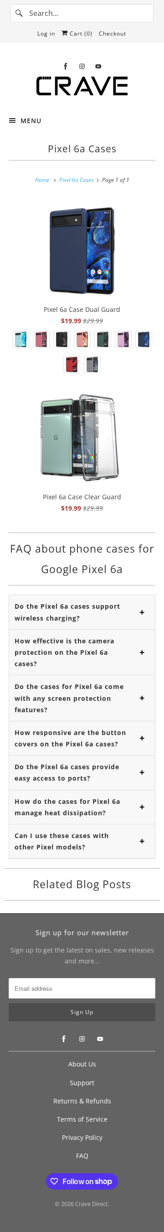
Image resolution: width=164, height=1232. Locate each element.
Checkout (112, 33)
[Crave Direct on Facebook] (66, 66)
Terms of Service (82, 1119)
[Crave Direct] (82, 88)
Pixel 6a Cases (82, 148)
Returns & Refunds (82, 1101)
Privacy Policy (82, 1137)
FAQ (82, 1155)
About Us (82, 1064)
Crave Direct (91, 1204)
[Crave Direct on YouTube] (98, 66)
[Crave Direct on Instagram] (82, 66)
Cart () (80, 33)
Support (82, 1082)
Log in (46, 33)
